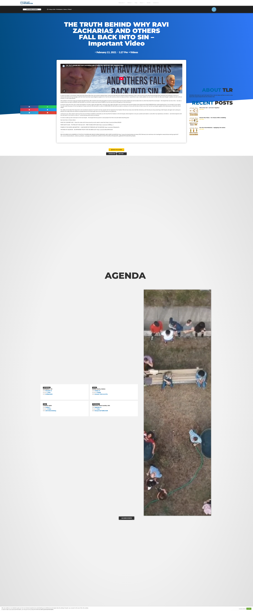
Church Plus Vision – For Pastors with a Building (212, 117)
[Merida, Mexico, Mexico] (114, 392)
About (141, 2)
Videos (134, 52)
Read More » (201, 109)
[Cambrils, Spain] (64, 408)
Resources (121, 2)
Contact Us (155, 2)
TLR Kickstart (47, 387)
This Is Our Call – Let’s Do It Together (209, 107)
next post (121, 153)
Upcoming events (32, 9)
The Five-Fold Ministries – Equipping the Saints (212, 127)
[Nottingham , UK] (64, 392)
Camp (45, 404)
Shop (136, 2)
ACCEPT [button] (249, 608)
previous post (112, 153)
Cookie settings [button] (242, 608)
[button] (29, 106)
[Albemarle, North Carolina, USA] (114, 408)
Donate (148, 2)
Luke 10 (94, 387)
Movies (129, 2)
